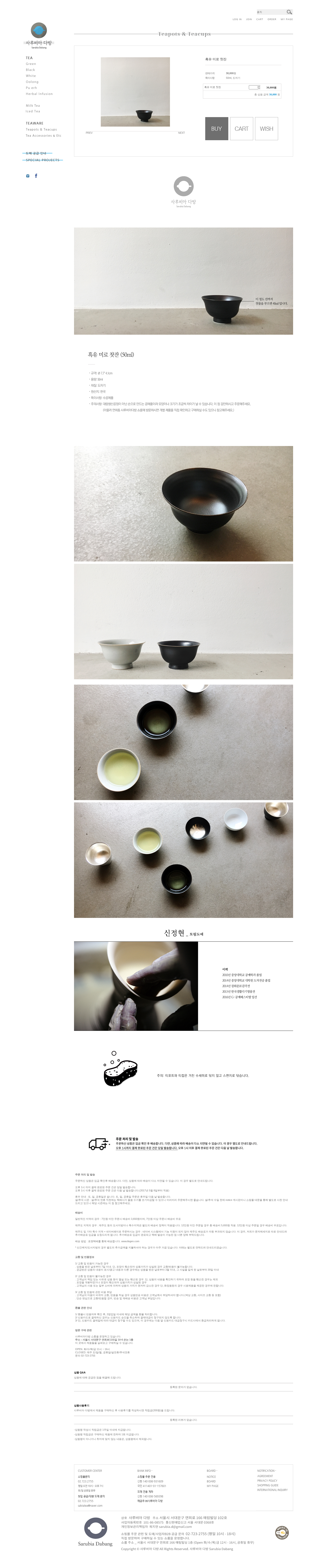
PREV (89, 132)
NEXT (181, 132)
